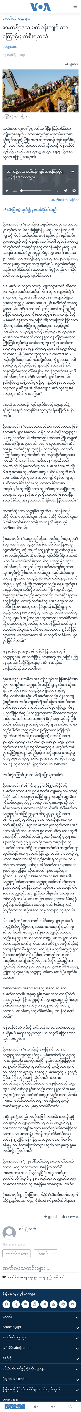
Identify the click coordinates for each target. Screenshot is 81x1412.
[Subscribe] (72, 1304)
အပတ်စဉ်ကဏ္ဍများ (16, 18)
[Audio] (53, 1407)
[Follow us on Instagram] (35, 1304)
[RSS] (54, 1304)
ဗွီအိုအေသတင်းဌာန (23, 177)
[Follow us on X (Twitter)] (16, 1304)
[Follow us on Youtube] (25, 1304)
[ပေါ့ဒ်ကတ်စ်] (63, 1304)
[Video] (36, 1407)
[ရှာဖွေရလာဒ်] (70, 1407)
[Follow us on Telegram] (44, 1304)
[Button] (72, 64)
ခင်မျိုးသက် (9, 46)
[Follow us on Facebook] (6, 1304)
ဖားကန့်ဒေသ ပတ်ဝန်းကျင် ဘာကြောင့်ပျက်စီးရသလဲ (43, 171)
